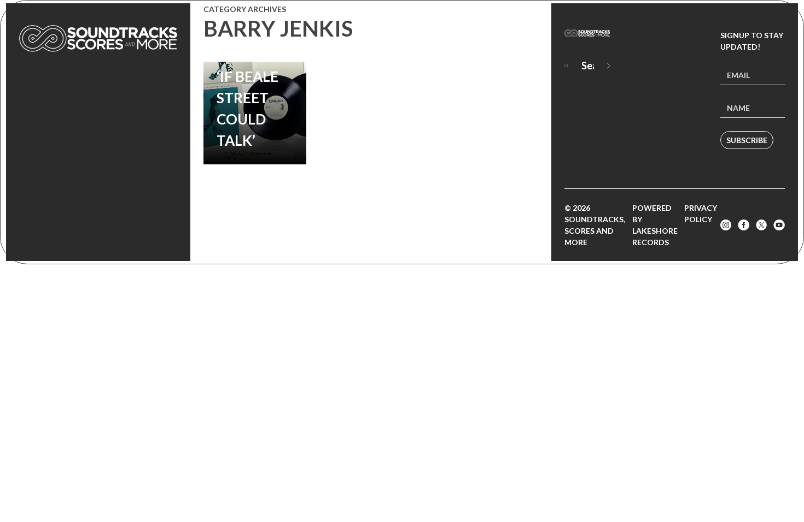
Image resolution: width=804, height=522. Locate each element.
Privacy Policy (700, 213)
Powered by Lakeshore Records (655, 225)
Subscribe (746, 140)
